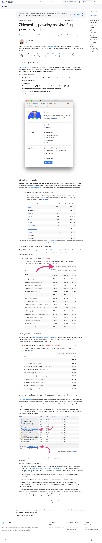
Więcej (53, 1)
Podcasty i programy (71, 532)
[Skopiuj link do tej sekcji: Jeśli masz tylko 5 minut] (39, 63)
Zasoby (22, 1)
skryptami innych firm (50, 46)
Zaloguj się (97, 1)
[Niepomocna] (82, 20)
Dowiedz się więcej (32, 1)
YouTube (86, 527)
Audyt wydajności (24, 67)
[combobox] (69, 1)
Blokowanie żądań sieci (25, 399)
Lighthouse (44, 54)
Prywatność (10, 539)
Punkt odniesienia (44, 1)
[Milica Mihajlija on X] (26, 43)
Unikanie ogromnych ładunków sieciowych (43, 337)
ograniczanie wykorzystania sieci (34, 468)
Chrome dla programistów (72, 524)
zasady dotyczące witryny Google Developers (54, 510)
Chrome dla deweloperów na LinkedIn (91, 530)
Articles (4, 6)
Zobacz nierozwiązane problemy (57, 527)
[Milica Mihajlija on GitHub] (28, 43)
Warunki (4, 539)
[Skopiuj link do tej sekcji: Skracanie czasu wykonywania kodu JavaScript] (52, 247)
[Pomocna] (79, 20)
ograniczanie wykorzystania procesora (54, 468)
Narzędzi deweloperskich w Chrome (57, 54)
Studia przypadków (71, 529)
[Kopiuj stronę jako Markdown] (42, 29)
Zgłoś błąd (51, 524)
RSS (85, 533)
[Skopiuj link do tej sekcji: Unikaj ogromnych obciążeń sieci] (42, 334)
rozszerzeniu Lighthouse (34, 187)
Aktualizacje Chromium (72, 527)
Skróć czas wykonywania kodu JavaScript (40, 250)
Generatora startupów (51, 240)
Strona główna (22, 20)
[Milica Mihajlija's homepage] (30, 43)
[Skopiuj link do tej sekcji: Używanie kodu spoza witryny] (40, 180)
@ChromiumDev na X (89, 524)
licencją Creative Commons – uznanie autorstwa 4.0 (54, 509)
